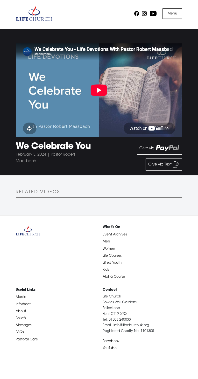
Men (106, 241)
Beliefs (21, 318)
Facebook (111, 341)
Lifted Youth (112, 263)
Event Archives (115, 234)
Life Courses (112, 256)
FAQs (20, 332)
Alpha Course (114, 277)
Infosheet (23, 304)
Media (21, 297)
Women (109, 249)
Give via (147, 148)
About (21, 311)
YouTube (110, 348)
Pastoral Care (27, 339)
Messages (23, 325)
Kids (106, 270)
